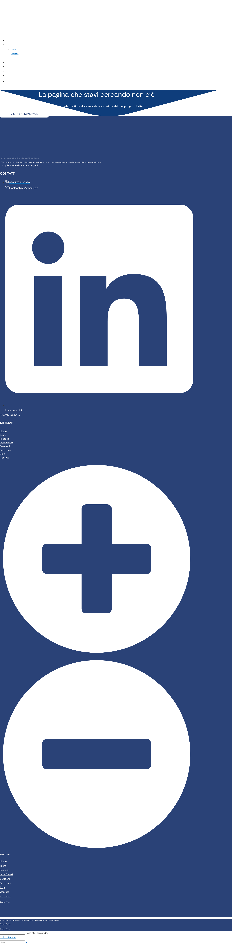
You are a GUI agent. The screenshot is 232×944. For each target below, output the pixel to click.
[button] (96, 659)
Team (3, 435)
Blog (2, 454)
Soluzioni (5, 446)
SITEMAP (5, 854)
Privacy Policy (5, 897)
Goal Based (6, 442)
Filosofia (4, 438)
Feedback (5, 450)
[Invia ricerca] (26, 942)
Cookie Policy (5, 902)
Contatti (4, 457)
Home (3, 431)
